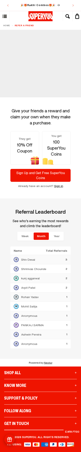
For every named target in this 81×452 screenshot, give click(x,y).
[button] (5, 16)
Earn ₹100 (72, 432)
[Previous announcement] (7, 5)
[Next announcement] (73, 5)
